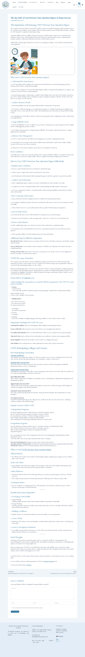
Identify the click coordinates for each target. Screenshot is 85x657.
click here (29, 565)
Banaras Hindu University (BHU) (20, 370)
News (57, 641)
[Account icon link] (82, 4)
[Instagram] (74, 4)
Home (14, 2)
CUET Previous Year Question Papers (36, 450)
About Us (42, 2)
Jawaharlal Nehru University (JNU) (20, 363)
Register (63, 2)
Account (21, 7)
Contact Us (50, 2)
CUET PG (27, 278)
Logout (14, 7)
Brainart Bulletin (22, 2)
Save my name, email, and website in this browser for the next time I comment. (27, 607)
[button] (37, 2)
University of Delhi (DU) (17, 355)
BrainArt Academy (49, 561)
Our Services (33, 2)
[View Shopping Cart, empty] (79, 4)
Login (69, 2)
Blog (57, 2)
